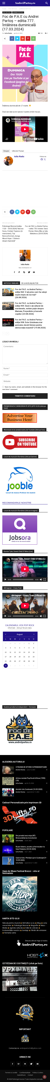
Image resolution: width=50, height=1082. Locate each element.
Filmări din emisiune (38, 930)
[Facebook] (41, 159)
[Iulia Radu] (8, 161)
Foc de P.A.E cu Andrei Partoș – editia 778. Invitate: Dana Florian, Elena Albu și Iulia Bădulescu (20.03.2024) (36, 230)
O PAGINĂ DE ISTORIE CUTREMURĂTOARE (31, 767)
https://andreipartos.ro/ (25, 267)
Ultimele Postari (18, 151)
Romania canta (10, 932)
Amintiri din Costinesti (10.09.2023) (29, 789)
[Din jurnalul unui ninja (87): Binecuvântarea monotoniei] (8, 838)
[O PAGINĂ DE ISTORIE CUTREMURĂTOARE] (8, 770)
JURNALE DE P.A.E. (25, 9)
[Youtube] (35, 272)
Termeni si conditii (11, 1073)
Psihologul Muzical (21, 925)
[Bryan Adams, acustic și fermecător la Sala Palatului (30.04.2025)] (8, 850)
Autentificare (21, 1075)
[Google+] (18, 1064)
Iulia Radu (8, 33)
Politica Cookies (38, 1073)
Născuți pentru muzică (11, 923)
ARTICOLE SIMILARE (11, 283)
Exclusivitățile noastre (11, 930)
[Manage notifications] (44, 1077)
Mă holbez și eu (28, 923)
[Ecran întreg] (44, 579)
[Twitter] (44, 159)
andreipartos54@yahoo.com (30, 1048)
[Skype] (25, 272)
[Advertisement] (25, 188)
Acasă (4, 9)
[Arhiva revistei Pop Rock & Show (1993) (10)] (8, 781)
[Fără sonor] (41, 579)
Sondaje (25, 930)
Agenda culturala (16, 928)
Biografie (34, 925)
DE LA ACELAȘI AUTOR (29, 283)
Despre (6, 151)
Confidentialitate (24, 1073)
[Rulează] (5, 579)
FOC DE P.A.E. (12, 9)
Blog (39, 923)
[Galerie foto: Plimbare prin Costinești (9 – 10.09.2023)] (8, 861)
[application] (25, 569)
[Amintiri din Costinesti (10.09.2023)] (8, 792)
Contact (30, 1075)
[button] (46, 3)
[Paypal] (20, 272)
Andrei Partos (20, 770)
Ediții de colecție (31, 928)
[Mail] (25, 1064)
